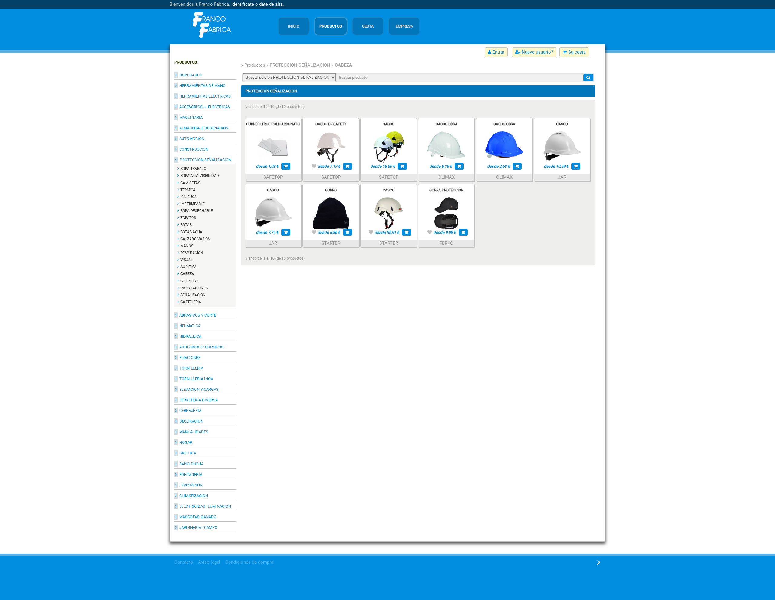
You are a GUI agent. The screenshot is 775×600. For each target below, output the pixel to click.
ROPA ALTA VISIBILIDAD (199, 176)
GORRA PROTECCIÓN (446, 190)
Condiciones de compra (249, 562)
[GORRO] (331, 213)
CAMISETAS (190, 183)
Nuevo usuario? (536, 52)
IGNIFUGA (188, 197)
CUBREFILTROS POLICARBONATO (273, 124)
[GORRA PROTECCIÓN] (446, 213)
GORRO (331, 190)
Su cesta (576, 52)
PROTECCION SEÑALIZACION (300, 65)
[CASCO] (388, 147)
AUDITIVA (188, 267)
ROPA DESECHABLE (196, 211)
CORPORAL (189, 281)
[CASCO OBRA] (446, 145)
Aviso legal (209, 562)
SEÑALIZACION (193, 295)
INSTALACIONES (194, 288)
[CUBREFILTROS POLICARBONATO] (273, 147)
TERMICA (188, 190)
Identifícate (242, 4)
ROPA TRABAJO (193, 169)
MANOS (186, 246)
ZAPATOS (188, 218)
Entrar (497, 52)
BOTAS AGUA (191, 232)
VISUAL (186, 260)
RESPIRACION (191, 253)
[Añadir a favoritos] (314, 166)
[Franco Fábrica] (210, 24)
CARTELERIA (190, 302)
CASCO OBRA (446, 124)
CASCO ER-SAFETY (330, 124)
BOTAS (186, 225)
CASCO (388, 124)
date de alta (271, 4)
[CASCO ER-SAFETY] (331, 147)
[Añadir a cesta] (285, 166)
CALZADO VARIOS (195, 239)
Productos (254, 65)
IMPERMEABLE (192, 204)
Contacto (183, 562)
